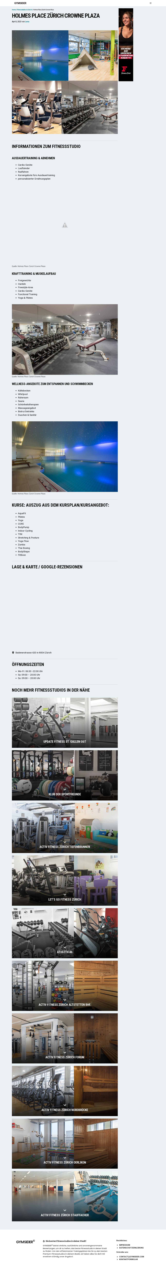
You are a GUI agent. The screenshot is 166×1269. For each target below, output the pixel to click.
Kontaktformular (128, 1259)
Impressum (124, 1245)
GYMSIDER (20, 3)
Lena (27, 21)
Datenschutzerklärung (131, 1248)
